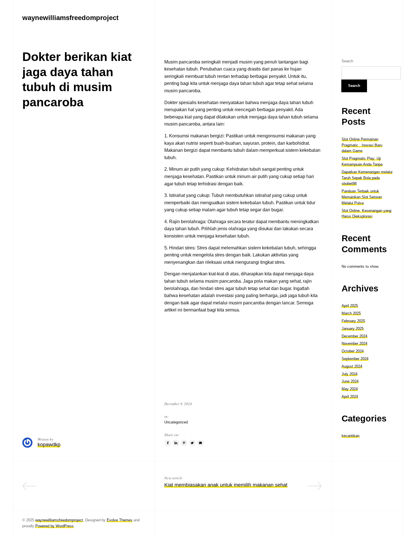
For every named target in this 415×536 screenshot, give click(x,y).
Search (347, 61)
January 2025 (353, 328)
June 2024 (350, 381)
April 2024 (350, 396)
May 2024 (350, 389)
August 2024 (352, 366)
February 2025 (353, 321)
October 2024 (353, 351)
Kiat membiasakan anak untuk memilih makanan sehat (225, 485)
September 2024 (355, 359)
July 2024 (349, 374)
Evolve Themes (119, 520)
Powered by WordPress (54, 526)
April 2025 (350, 306)
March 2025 (351, 313)
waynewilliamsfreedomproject (59, 520)
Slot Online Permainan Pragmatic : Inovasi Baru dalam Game (362, 145)
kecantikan (350, 436)
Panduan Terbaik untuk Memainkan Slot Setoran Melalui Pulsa (362, 197)
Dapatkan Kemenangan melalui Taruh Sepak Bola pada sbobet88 (367, 178)
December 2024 (354, 336)
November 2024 (354, 343)
